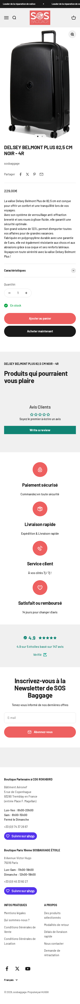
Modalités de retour (56, 925)
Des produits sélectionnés (52, 915)
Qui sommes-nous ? (17, 920)
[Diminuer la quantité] (9, 293)
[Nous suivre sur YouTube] (28, 968)
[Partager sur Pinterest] (34, 174)
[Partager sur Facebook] (20, 174)
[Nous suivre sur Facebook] (7, 968)
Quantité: (10, 284)
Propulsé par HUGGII (38, 992)
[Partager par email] (41, 174)
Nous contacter (54, 943)
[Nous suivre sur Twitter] (17, 968)
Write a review (40, 430)
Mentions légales (15, 913)
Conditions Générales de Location (20, 941)
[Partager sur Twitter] (27, 174)
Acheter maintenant (40, 331)
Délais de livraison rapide (55, 934)
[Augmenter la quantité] (26, 293)
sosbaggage (12, 163)
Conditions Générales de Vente (20, 930)
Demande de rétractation (52, 953)
